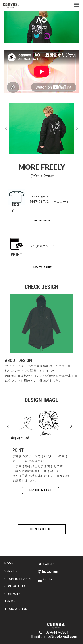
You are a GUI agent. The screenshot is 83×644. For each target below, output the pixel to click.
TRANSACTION (15, 608)
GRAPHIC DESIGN (17, 578)
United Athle (42, 220)
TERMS (10, 601)
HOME (9, 563)
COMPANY (12, 593)
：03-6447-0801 (55, 632)
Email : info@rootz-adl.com (54, 637)
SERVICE (11, 571)
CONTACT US (14, 586)
